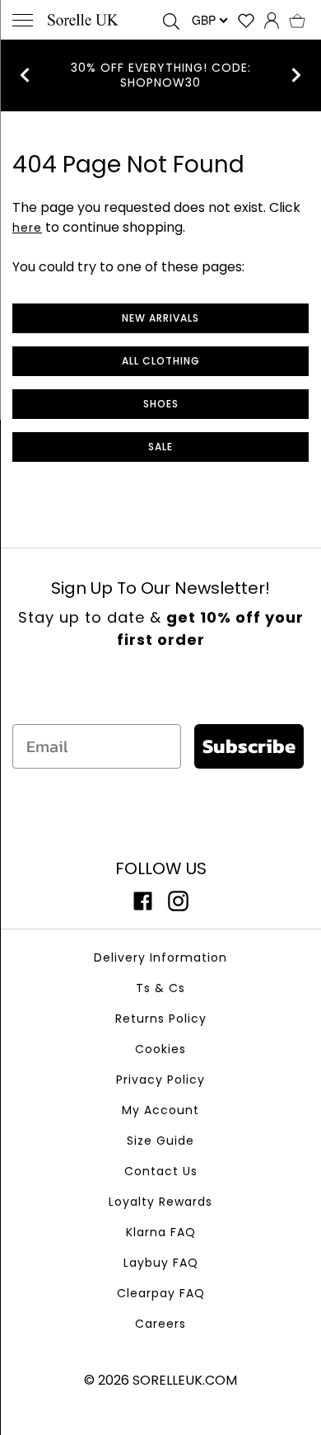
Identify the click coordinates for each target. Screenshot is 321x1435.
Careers (160, 1323)
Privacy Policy (160, 1079)
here (27, 227)
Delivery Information (160, 957)
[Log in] (271, 20)
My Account (160, 1110)
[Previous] (24, 75)
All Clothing (161, 361)
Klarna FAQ (161, 1232)
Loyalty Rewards (160, 1201)
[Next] (296, 75)
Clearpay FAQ (161, 1293)
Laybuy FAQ (160, 1262)
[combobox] (208, 20)
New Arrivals (160, 318)
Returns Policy (161, 1018)
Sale (160, 447)
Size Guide (160, 1140)
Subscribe (248, 746)
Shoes (161, 404)
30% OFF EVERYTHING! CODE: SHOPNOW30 (161, 75)
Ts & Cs (160, 988)
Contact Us (161, 1171)
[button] (297, 20)
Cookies (160, 1049)
